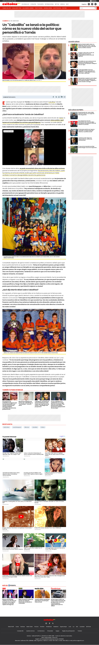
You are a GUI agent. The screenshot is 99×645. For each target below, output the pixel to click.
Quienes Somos (30, 631)
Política (42, 427)
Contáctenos (40, 631)
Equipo (57, 631)
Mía (77, 626)
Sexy (67, 4)
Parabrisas (49, 626)
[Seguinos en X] (95, 4)
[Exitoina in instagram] (89, 4)
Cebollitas (51, 102)
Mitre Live (27, 427)
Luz (73, 626)
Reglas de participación (68, 631)
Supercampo (63, 626)
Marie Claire (30, 626)
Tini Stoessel (39, 8)
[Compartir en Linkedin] (62, 97)
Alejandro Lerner (28, 8)
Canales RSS (20, 631)
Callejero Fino (16, 8)
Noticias (23, 626)
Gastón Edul (57, 8)
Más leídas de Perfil (75, 110)
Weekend (55, 626)
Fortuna (36, 626)
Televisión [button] (40, 4)
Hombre (42, 626)
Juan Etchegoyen (17, 427)
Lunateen (82, 626)
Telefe (61, 118)
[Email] (64, 97)
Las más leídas (74, 42)
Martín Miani (6, 427)
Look (70, 626)
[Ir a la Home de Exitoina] (11, 4)
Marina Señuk (48, 8)
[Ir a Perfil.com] (93, 1)
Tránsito (80, 631)
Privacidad (50, 631)
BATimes (88, 626)
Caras (17, 626)
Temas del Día (6, 8)
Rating (64, 8)
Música (62, 4)
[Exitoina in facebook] (92, 4)
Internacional (49, 4)
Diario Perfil (11, 626)
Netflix (57, 4)
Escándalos (25, 4)
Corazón (33, 4)
